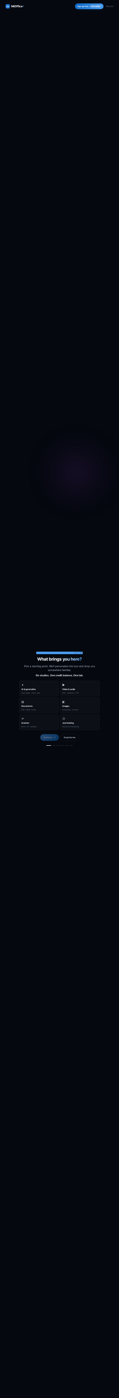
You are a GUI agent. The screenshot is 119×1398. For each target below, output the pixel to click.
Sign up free (88, 6)
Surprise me (69, 737)
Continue (47, 737)
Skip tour (109, 6)
